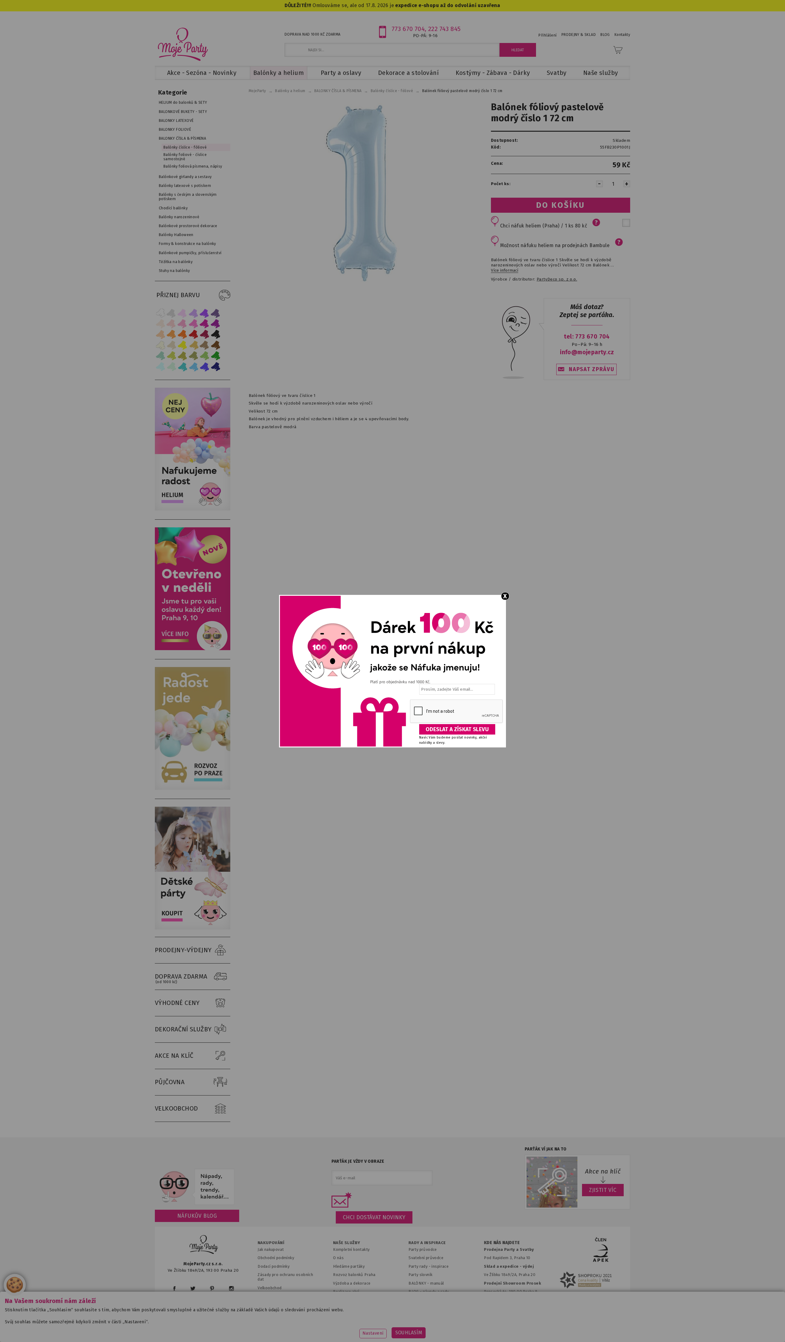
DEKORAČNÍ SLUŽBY (183, 1029)
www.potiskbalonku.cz (511, 1328)
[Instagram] (231, 1288)
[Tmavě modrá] (215, 366)
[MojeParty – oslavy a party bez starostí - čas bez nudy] (182, 44)
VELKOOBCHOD (176, 1108)
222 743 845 (444, 29)
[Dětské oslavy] (192, 928)
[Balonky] (192, 509)
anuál (439, 1283)
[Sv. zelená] (204, 356)
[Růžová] (182, 323)
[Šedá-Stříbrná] (171, 313)
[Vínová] (204, 334)
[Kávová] (204, 345)
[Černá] (215, 334)
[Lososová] (160, 323)
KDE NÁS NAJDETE (502, 1242)
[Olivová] (182, 356)
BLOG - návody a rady (428, 1291)
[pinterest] (212, 1288)
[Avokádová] (193, 356)
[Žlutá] (182, 345)
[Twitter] (192, 1288)
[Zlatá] (193, 345)
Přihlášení (547, 35)
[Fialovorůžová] (215, 313)
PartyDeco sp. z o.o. (557, 279)
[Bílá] (160, 313)
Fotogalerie (419, 1300)
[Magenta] (204, 323)
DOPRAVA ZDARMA (181, 978)
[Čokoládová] (215, 345)
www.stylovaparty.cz (568, 1328)
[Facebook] (174, 1288)
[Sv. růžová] (171, 323)
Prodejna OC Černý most (509, 1300)
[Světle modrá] (193, 366)
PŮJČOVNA (170, 1082)
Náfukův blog (197, 1215)
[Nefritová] (160, 356)
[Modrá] (204, 366)
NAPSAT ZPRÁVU (591, 369)
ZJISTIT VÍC (603, 1190)
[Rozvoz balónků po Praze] (192, 788)
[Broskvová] (160, 334)
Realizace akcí (346, 1291)
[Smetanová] (160, 345)
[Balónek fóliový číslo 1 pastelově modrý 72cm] (359, 192)
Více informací (504, 270)
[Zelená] (215, 356)
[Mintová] (171, 366)
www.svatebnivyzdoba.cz (322, 1328)
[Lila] (182, 313)
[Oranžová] (182, 334)
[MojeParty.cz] (204, 1245)
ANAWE (450, 1338)
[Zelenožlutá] (171, 356)
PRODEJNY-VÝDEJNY (183, 950)
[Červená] (193, 334)
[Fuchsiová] (193, 323)
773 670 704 (408, 29)
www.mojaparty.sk (264, 1328)
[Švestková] (204, 313)
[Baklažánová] (215, 323)
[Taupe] (171, 345)
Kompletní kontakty (351, 1249)
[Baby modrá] (160, 366)
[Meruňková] (171, 334)
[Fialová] (193, 313)
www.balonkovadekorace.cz (445, 1328)
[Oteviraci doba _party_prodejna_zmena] (192, 648)
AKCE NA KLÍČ (174, 1055)
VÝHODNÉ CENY (177, 1002)
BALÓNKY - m (421, 1283)
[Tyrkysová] (182, 366)
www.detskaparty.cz (382, 1328)
